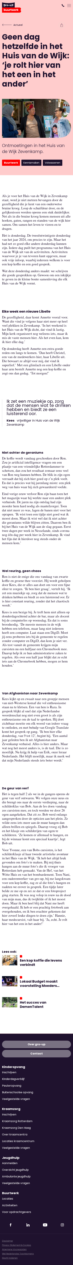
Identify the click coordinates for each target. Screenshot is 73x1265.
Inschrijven (9, 1072)
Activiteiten (9, 1205)
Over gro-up (36, 1044)
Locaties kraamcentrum (18, 1141)
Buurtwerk (10, 1193)
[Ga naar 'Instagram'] (62, 1224)
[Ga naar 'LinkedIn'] (28, 1224)
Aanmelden (9, 1163)
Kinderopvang (13, 1067)
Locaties (7, 1199)
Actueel (18, 25)
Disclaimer (7, 1240)
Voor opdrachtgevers (16, 1212)
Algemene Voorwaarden (14, 1249)
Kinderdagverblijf (13, 1079)
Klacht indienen (10, 1257)
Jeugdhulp (11, 1158)
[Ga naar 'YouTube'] (45, 1224)
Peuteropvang (11, 1086)
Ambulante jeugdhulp (16, 1176)
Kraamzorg (11, 1109)
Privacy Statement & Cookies (16, 1245)
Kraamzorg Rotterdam (17, 1121)
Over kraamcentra (14, 1134)
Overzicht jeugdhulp (15, 1170)
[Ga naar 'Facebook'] (11, 1224)
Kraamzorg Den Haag (16, 1128)
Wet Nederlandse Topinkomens (18, 1253)
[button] (63, 5)
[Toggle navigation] (69, 5)
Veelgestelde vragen (16, 1099)
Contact (36, 1054)
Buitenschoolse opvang (17, 1092)
